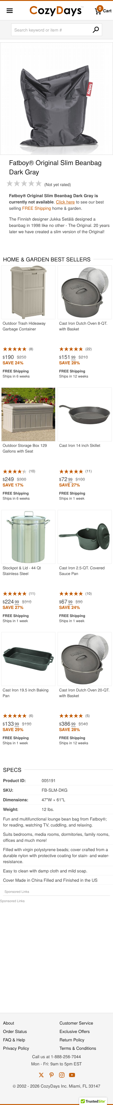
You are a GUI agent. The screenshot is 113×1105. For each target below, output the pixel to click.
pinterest (51, 1075)
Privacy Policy (16, 1048)
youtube (72, 1075)
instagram (62, 1075)
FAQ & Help (14, 1040)
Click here (65, 202)
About (8, 1023)
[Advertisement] (56, 955)
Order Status (15, 1031)
